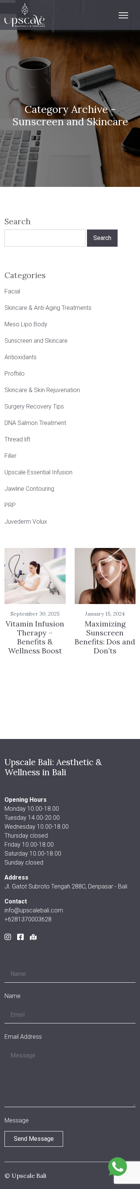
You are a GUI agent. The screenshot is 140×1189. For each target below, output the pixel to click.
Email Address (23, 1036)
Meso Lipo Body (25, 324)
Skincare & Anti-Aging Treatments (47, 307)
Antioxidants (20, 357)
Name (12, 995)
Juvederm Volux (25, 521)
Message (16, 1120)
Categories (25, 275)
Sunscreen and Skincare (36, 340)
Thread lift (17, 439)
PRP (10, 505)
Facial (12, 291)
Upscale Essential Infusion (38, 472)
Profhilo (14, 373)
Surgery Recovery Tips (34, 406)
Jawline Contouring (29, 488)
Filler (10, 455)
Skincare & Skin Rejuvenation (42, 390)
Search (17, 222)
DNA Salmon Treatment (35, 422)
